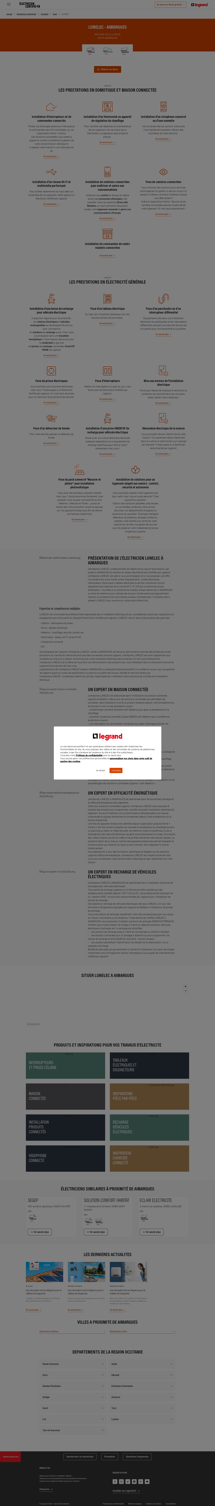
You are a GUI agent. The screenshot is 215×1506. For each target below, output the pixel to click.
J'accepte (116, 770)
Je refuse (100, 770)
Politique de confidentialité (89, 755)
